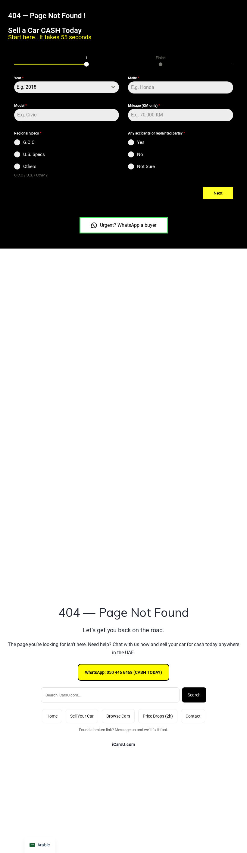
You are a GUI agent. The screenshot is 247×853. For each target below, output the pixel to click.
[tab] (86, 60)
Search (194, 695)
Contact (193, 716)
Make (133, 78)
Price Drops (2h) (158, 716)
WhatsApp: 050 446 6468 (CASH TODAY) (123, 672)
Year (18, 78)
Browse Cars (118, 716)
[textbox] (61, 87)
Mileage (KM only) (144, 105)
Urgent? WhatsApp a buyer (128, 225)
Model (20, 105)
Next (218, 193)
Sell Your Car (82, 716)
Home (52, 716)
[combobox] (66, 87)
